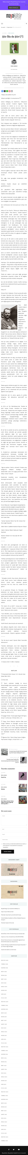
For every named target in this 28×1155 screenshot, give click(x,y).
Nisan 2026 (4, 975)
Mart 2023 (3, 1110)
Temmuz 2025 (4, 1005)
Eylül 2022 (4, 1133)
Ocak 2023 (3, 1118)
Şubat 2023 (4, 1114)
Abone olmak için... (14, 8)
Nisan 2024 (4, 1062)
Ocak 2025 (3, 1028)
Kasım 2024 (4, 1035)
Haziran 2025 (4, 1009)
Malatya (3, 789)
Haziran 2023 (4, 1099)
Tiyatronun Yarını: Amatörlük (7, 937)
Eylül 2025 (4, 998)
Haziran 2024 (4, 1054)
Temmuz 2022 (4, 1140)
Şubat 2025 (4, 1024)
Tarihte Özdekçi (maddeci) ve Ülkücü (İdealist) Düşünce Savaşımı (13, 919)
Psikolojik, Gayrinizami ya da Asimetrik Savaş (11, 915)
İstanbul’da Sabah (5, 950)
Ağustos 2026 (4, 960)
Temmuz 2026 (4, 964)
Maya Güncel (11, 33)
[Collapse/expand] (26, 5)
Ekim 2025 (3, 994)
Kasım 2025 (4, 990)
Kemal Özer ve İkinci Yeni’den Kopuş (9, 934)
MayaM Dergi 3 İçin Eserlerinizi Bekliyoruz (10, 908)
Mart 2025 (3, 1020)
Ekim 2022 (3, 1129)
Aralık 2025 (4, 986)
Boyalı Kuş (3, 777)
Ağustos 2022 (4, 1137)
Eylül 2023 (4, 1088)
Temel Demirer (14, 66)
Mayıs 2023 (4, 1103)
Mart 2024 (3, 1065)
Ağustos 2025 (4, 1001)
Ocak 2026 (3, 983)
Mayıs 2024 (4, 1058)
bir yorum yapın (14, 69)
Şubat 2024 (4, 1069)
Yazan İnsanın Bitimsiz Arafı (7, 912)
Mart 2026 (3, 979)
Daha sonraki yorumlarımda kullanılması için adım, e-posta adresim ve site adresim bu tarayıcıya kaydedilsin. (15, 845)
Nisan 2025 (4, 1017)
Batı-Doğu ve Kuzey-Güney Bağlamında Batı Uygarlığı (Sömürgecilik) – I (7, 802)
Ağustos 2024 (4, 1047)
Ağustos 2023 (4, 1092)
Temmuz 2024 (4, 1050)
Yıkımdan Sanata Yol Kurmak (7, 923)
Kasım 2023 (4, 1080)
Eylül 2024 (4, 1043)
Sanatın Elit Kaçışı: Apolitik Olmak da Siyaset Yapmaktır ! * (14, 945)
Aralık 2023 (4, 1077)
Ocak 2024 (3, 1073)
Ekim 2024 (3, 1039)
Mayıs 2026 (4, 971)
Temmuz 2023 (4, 1095)
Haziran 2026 (4, 968)
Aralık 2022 (4, 1122)
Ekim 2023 (3, 1084)
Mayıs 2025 (4, 1013)
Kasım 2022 (4, 1125)
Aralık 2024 (4, 1031)
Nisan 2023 (4, 1107)
